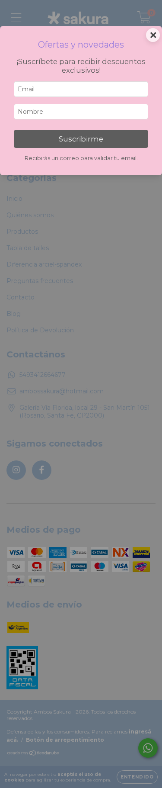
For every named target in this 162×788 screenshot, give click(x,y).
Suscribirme (81, 139)
